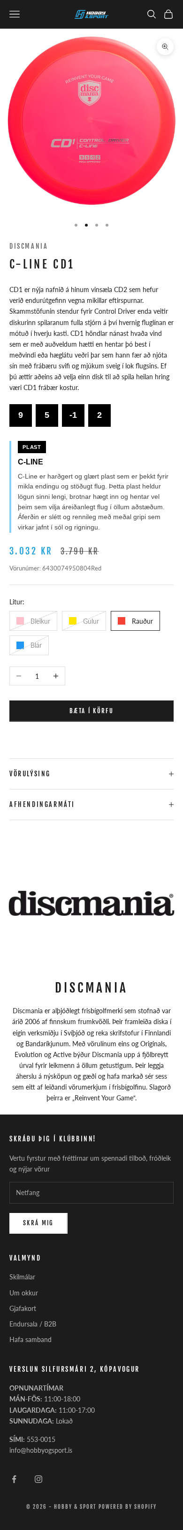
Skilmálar (22, 1277)
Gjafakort (22, 1308)
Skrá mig (38, 1223)
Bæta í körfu (91, 711)
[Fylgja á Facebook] (14, 1479)
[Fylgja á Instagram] (38, 1479)
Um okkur (23, 1293)
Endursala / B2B (32, 1324)
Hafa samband (30, 1339)
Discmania (28, 246)
